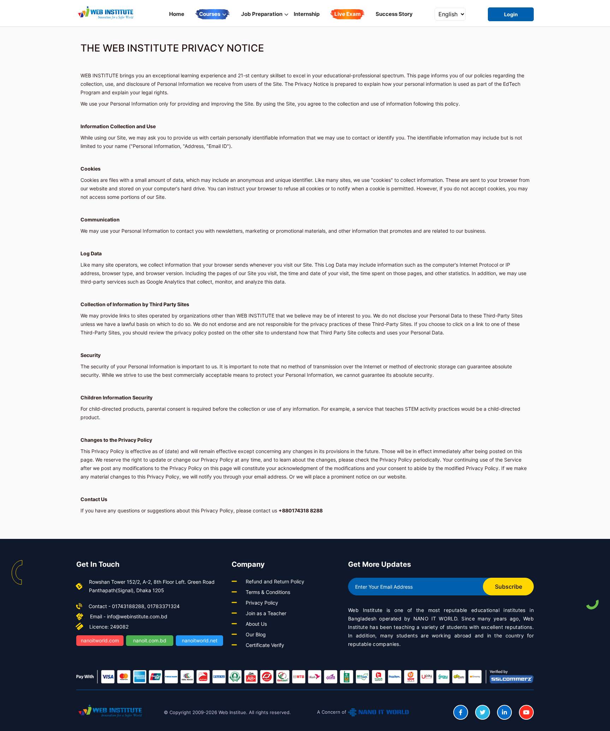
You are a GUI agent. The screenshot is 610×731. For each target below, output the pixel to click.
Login (511, 14)
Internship (306, 14)
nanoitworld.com (100, 640)
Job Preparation (262, 14)
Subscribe (508, 586)
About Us (256, 624)
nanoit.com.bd (149, 640)
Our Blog (256, 634)
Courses (210, 14)
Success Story (394, 14)
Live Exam (347, 14)
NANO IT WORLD (435, 619)
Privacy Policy (262, 603)
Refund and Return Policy (275, 581)
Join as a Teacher (266, 613)
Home (176, 14)
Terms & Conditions (268, 592)
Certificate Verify (265, 645)
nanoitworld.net (199, 640)
